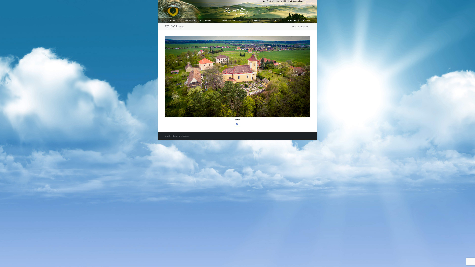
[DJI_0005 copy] (237, 76)
